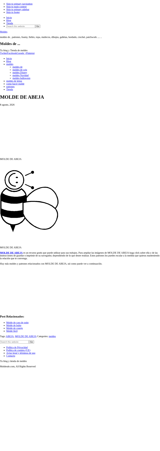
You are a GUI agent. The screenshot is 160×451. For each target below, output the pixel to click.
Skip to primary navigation (19, 3)
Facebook (12, 53)
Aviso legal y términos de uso (20, 353)
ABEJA (10, 336)
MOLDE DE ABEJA (11, 252)
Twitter (3, 53)
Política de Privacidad (17, 347)
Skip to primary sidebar (17, 9)
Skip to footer (13, 12)
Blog (8, 20)
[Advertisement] (80, 130)
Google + (21, 53)
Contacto (10, 355)
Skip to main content (16, 6)
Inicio (9, 17)
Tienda (9, 23)
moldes (52, 336)
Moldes (3, 31)
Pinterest (30, 53)
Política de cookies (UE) (18, 350)
